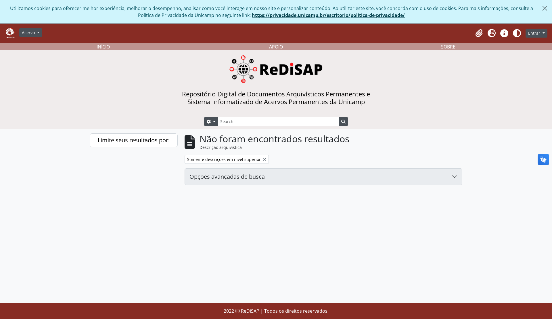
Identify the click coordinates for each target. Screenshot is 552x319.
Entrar (534, 33)
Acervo (29, 32)
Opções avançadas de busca (227, 176)
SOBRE (448, 47)
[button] (479, 33)
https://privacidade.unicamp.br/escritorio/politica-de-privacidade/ (328, 15)
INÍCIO (103, 47)
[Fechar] (545, 8)
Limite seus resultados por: (134, 140)
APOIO (276, 47)
